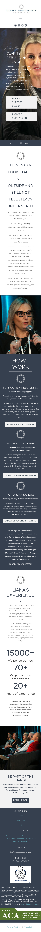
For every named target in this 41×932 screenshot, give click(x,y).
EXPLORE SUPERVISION (19, 116)
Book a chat (20, 820)
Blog (20, 825)
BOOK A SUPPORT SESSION (17, 102)
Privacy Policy (29, 927)
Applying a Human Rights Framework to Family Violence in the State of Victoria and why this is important (20, 839)
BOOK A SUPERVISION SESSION (20, 475)
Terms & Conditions (14, 927)
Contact (20, 816)
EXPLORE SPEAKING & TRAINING (20, 521)
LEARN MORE (20, 800)
